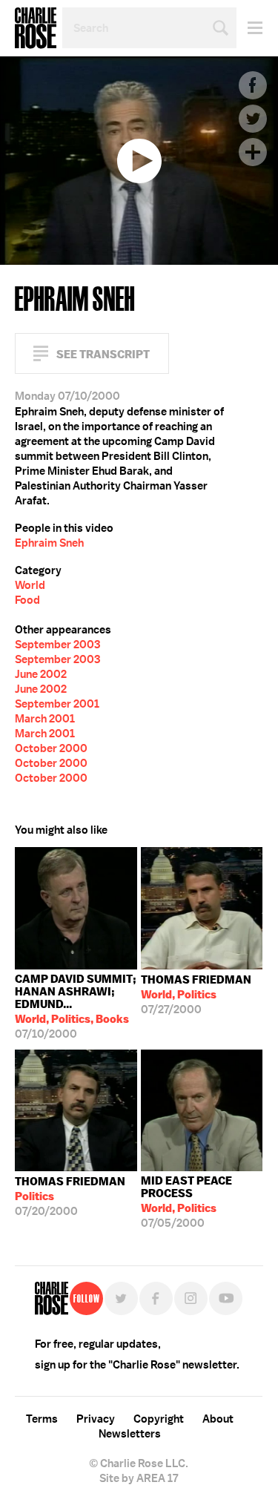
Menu (249, 27)
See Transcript (103, 354)
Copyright (158, 1419)
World (30, 585)
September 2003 (57, 644)
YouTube (225, 1298)
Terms (42, 1419)
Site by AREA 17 (138, 1478)
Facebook (253, 85)
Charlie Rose (35, 28)
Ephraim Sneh (49, 543)
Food (27, 600)
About (218, 1419)
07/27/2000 (196, 994)
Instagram (191, 1298)
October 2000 (51, 748)
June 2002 (41, 674)
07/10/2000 (75, 1006)
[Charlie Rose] (51, 1298)
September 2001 (57, 703)
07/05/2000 (186, 1202)
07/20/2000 (70, 1196)
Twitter (253, 119)
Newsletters (130, 1433)
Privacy (95, 1419)
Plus (253, 152)
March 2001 (45, 718)
